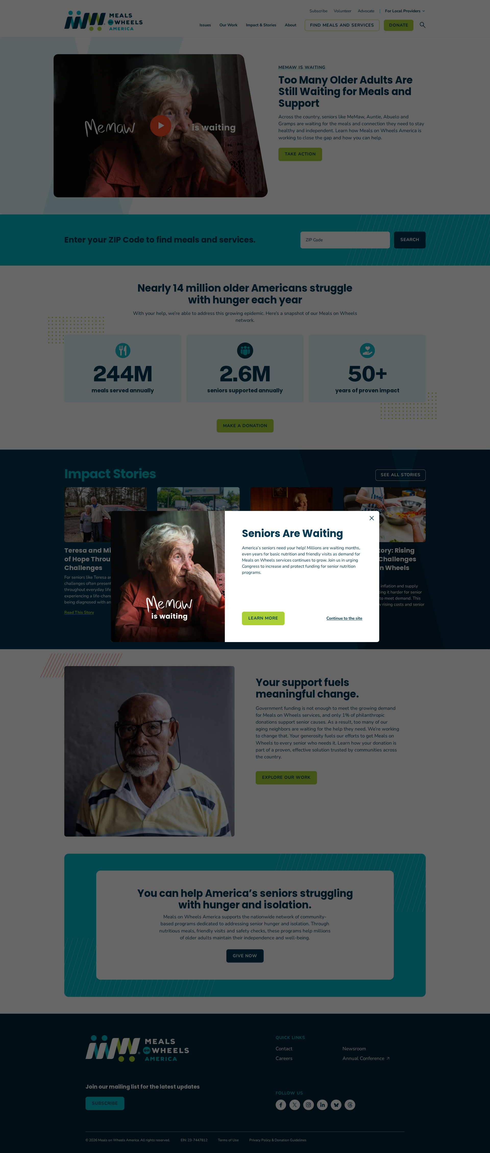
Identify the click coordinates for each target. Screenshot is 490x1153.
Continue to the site (344, 618)
